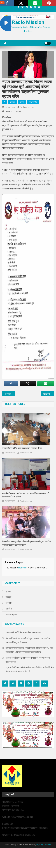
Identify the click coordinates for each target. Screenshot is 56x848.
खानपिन (9, 608)
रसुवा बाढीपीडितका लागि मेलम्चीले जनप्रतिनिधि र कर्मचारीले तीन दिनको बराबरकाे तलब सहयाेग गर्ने (30, 669)
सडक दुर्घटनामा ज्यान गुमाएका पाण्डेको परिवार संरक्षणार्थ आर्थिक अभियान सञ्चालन (11, 394)
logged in (22, 567)
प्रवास (8, 591)
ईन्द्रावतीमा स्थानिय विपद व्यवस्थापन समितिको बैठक (22, 448)
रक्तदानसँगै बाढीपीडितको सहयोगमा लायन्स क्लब (24, 632)
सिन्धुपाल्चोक (33, 102)
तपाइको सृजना (11, 614)
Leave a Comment (13, 111)
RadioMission (27, 107)
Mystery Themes (43, 845)
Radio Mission (28, 22)
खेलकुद (8, 597)
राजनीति (9, 603)
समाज (22, 102)
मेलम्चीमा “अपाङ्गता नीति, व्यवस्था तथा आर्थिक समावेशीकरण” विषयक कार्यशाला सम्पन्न (25, 495)
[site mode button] (47, 43)
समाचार (12, 102)
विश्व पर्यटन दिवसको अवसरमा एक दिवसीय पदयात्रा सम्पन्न (48, 394)
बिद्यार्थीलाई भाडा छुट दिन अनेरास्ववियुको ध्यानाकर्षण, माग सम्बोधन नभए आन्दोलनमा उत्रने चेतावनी (26, 543)
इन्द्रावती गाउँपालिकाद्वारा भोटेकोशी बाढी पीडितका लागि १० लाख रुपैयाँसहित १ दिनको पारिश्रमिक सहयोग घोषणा (29, 650)
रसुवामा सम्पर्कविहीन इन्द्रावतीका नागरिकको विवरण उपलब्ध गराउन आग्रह (28, 660)
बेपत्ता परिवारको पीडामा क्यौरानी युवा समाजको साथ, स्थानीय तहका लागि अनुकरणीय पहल (28, 640)
